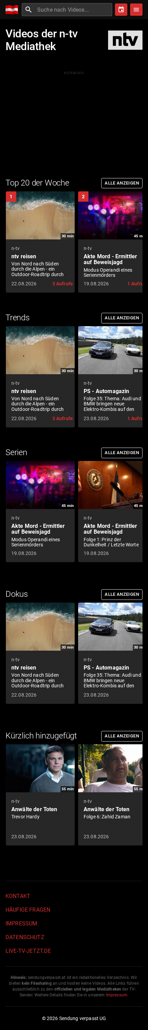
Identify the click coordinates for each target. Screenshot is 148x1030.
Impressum (21, 923)
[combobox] (73, 9)
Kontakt (18, 896)
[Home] (14, 9)
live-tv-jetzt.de (28, 951)
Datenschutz (25, 937)
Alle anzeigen (122, 183)
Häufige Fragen (28, 910)
